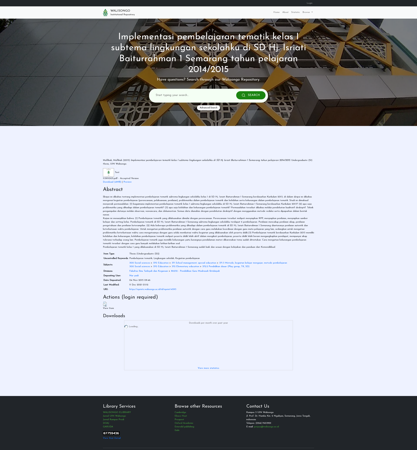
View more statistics (208, 368)
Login (309, 3)
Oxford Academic (184, 423)
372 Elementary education (185, 266)
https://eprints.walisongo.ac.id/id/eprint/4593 (152, 289)
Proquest (179, 419)
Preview (127, 182)
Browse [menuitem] (306, 12)
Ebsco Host (181, 416)
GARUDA (108, 427)
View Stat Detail (112, 438)
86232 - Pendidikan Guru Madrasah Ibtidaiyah (195, 271)
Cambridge (180, 412)
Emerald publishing (184, 427)
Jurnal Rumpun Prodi (113, 419)
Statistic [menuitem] (295, 12)
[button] (105, 304)
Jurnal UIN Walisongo (114, 416)
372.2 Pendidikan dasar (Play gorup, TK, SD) (225, 266)
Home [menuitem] (276, 12)
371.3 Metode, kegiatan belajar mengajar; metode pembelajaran (253, 263)
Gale (177, 430)
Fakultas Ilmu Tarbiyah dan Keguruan (148, 271)
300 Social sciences (139, 263)
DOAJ (106, 423)
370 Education (161, 263)
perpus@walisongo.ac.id (266, 427)
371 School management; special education (194, 263)
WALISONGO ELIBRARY (117, 412)
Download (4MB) (112, 182)
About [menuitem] (285, 12)
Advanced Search (208, 108)
